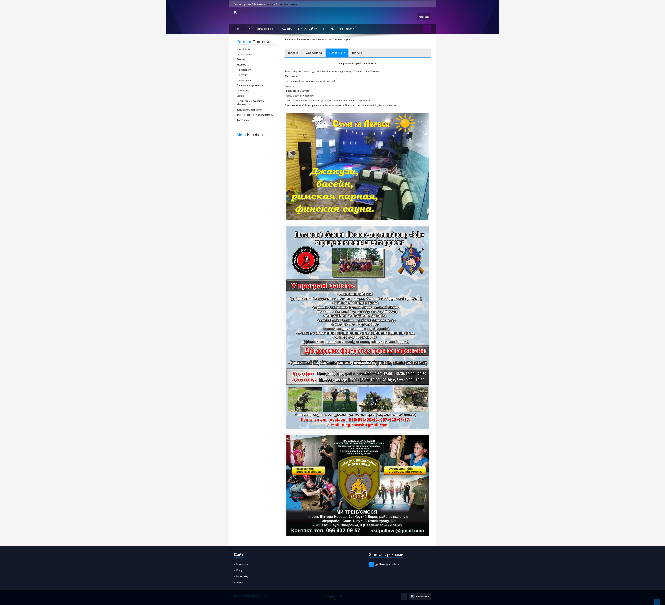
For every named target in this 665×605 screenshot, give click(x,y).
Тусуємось (243, 120)
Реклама (347, 29)
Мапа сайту (307, 29)
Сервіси (241, 95)
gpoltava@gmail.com (387, 564)
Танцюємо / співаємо (249, 109)
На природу (244, 69)
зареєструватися (288, 4)
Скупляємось (244, 54)
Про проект (266, 29)
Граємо (241, 59)
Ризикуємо (243, 90)
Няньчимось (244, 80)
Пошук (328, 29)
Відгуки (357, 53)
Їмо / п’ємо (243, 49)
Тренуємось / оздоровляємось (255, 114)
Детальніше (337, 53)
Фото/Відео (314, 53)
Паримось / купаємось (250, 85)
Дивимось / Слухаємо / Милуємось (250, 102)
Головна (244, 29)
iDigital (332, 599)
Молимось (243, 64)
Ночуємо (242, 75)
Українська (423, 16)
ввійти (270, 4)
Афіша (287, 29)
